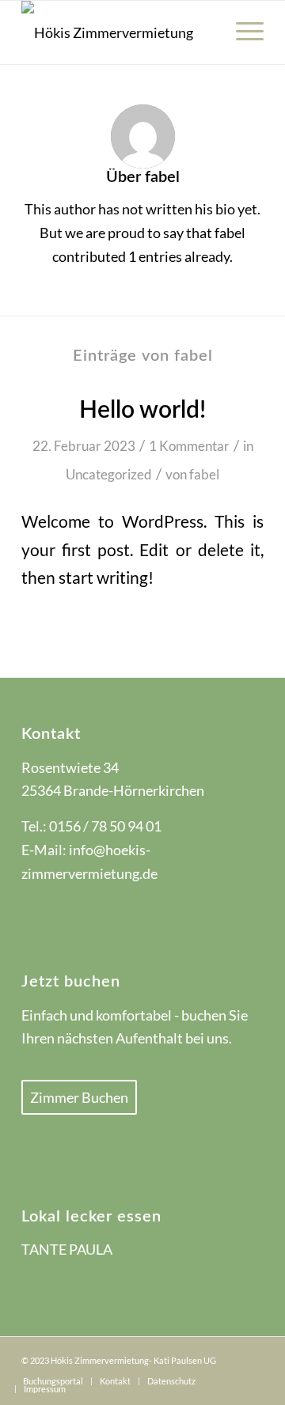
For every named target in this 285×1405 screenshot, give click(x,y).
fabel (204, 474)
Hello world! (142, 410)
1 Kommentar (189, 445)
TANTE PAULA (66, 1249)
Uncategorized (109, 474)
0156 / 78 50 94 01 (105, 826)
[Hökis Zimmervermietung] (118, 32)
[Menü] (242, 32)
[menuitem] (242, 32)
